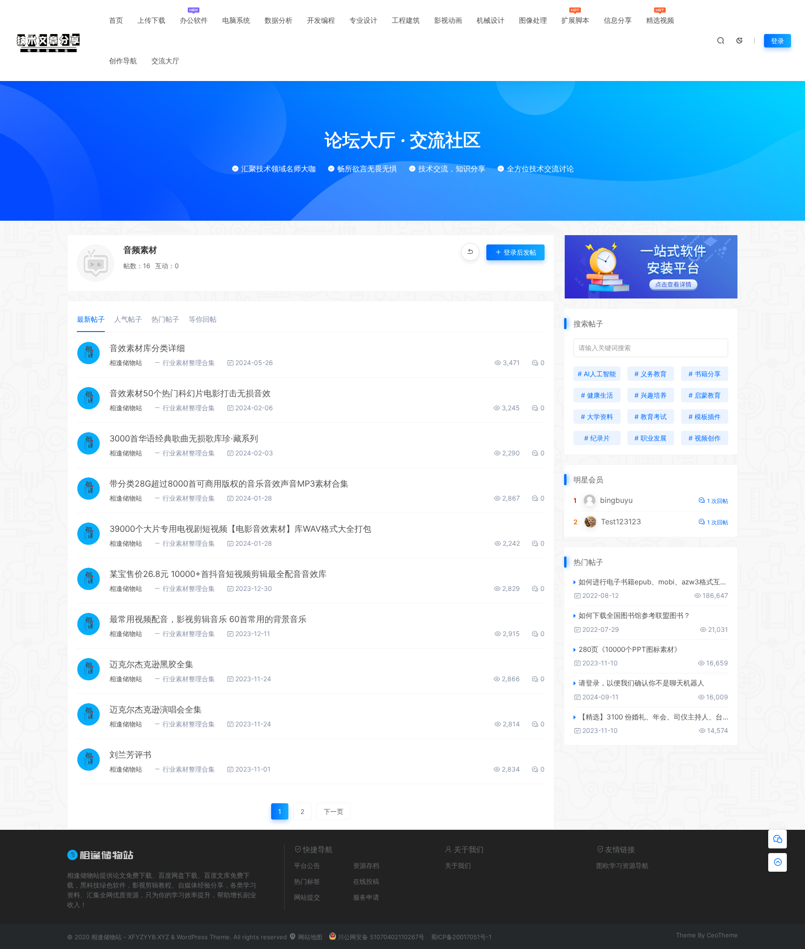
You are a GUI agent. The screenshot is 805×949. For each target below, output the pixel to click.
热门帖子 (165, 319)
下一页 (333, 811)
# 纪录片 (597, 438)
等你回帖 (203, 319)
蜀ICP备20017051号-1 (461, 937)
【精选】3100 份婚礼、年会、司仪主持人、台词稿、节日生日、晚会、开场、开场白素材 (653, 716)
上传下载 (151, 20)
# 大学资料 (597, 416)
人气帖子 (128, 319)
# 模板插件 (705, 416)
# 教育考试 (650, 416)
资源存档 (366, 865)
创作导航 (123, 60)
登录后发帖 (520, 252)
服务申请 (366, 897)
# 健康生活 (597, 395)
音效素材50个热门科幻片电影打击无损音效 (190, 393)
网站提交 (307, 897)
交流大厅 (165, 60)
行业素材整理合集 (189, 362)
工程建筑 (406, 20)
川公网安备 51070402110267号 (381, 937)
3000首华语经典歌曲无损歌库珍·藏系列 (183, 438)
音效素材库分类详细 (147, 348)
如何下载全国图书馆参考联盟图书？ (634, 615)
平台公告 (307, 865)
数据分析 (279, 20)
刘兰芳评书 (130, 754)
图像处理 (533, 20)
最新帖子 (91, 319)
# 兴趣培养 (650, 395)
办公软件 (194, 20)
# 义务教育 (650, 374)
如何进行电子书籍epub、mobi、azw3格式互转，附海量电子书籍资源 (653, 581)
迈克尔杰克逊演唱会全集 (155, 709)
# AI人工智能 (597, 374)
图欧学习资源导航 (622, 865)
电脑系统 (236, 20)
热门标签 (307, 881)
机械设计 (491, 20)
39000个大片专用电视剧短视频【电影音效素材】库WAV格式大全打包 (240, 529)
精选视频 (660, 20)
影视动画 (448, 20)
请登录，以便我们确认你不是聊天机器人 (641, 682)
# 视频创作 (705, 438)
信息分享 (618, 20)
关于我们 (458, 865)
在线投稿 (366, 881)
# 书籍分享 (705, 374)
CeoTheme (722, 935)
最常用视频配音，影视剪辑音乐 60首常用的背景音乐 (208, 619)
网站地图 (309, 937)
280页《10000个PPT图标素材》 (630, 649)
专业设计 (363, 20)
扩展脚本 (575, 20)
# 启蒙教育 (705, 395)
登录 (777, 41)
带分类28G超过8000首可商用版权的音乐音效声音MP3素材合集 (228, 483)
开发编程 (321, 20)
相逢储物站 (125, 362)
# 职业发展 (650, 438)
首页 (116, 20)
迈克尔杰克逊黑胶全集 (151, 664)
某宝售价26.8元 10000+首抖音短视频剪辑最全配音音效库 (218, 574)
